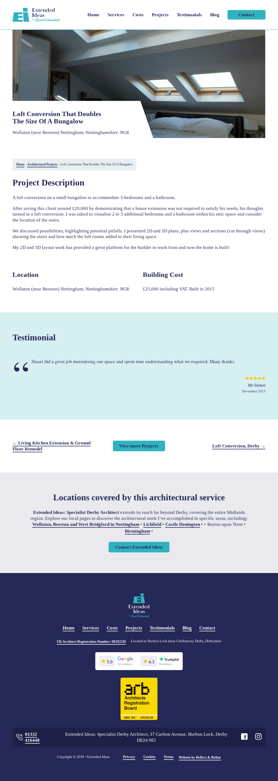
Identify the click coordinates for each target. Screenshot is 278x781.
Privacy (129, 757)
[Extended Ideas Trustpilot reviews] (169, 660)
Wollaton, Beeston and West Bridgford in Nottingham (85, 524)
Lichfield (152, 524)
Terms (168, 757)
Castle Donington (182, 524)
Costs (138, 14)
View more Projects (139, 446)
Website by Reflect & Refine (200, 757)
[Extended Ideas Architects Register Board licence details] (139, 699)
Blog (214, 14)
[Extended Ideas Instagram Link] (258, 737)
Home (93, 14)
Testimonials (189, 14)
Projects (160, 14)
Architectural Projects (42, 164)
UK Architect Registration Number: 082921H (91, 641)
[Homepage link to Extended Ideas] (35, 15)
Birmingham (137, 531)
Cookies (149, 757)
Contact (246, 14)
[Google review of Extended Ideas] (125, 660)
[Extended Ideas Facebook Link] (244, 737)
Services (116, 14)
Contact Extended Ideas (139, 547)
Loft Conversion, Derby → (239, 446)
